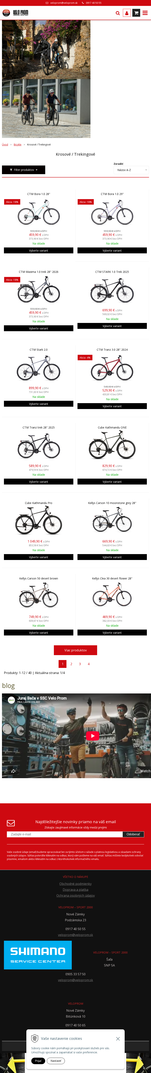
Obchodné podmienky (75, 884)
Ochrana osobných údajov (75, 895)
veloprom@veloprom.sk (63, 3)
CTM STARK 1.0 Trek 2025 (112, 271)
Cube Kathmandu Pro (38, 503)
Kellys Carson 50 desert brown (38, 578)
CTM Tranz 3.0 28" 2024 (112, 349)
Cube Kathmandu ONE (112, 427)
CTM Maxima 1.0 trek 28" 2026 (38, 271)
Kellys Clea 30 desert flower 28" (112, 578)
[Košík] (136, 13)
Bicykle (17, 144)
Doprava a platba (75, 889)
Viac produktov (75, 650)
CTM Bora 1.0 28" (38, 194)
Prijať (38, 1060)
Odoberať (133, 834)
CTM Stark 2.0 (39, 349)
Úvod (5, 144)
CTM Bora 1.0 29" (112, 194)
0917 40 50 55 (93, 3)
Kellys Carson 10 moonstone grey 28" (112, 503)
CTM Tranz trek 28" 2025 (39, 427)
